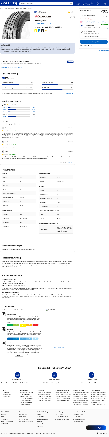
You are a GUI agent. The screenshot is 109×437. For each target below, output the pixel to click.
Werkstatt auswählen (93, 42)
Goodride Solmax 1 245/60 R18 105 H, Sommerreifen (81, 404)
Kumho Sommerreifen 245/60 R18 (63, 400)
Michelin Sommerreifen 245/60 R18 (63, 396)
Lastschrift (40, 424)
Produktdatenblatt (59, 347)
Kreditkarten (40, 416)
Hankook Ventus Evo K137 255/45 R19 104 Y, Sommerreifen (98, 396)
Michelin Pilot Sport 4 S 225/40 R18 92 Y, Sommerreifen (98, 402)
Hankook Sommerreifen (26, 400)
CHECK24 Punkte (78, 421)
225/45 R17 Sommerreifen (44, 400)
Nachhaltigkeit (59, 414)
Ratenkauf (40, 426)
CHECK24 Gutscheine (79, 419)
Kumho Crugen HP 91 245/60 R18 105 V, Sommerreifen (81, 396)
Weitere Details (69, 93)
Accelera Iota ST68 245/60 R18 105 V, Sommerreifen (81, 402)
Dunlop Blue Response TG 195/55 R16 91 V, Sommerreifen (98, 398)
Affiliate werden (23, 419)
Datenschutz (38, 433)
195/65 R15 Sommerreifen (44, 394)
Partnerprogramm (24, 414)
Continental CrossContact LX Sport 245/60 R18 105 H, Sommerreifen (81, 394)
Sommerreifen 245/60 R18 (62, 392)
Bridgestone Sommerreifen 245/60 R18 (63, 398)
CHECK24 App (77, 416)
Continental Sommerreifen (26, 392)
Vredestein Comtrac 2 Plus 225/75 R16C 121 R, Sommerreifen (98, 400)
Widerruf (53, 433)
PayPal (39, 414)
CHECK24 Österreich (7, 421)
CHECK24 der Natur (62, 419)
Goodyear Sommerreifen (26, 402)
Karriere (3, 414)
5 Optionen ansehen (103, 50)
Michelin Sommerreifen (26, 396)
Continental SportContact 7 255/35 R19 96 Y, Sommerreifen (98, 404)
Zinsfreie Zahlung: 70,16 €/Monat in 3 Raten (94, 22)
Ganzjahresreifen (7, 394)
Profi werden (22, 416)
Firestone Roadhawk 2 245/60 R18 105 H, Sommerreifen (81, 392)
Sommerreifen (6, 396)
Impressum (46, 433)
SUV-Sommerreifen (9, 8)
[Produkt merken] (71, 17)
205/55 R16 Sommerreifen (44, 398)
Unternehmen (5, 419)
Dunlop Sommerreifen (25, 404)
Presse (3, 416)
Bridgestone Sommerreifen (26, 398)
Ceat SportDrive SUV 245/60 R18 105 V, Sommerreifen (81, 398)
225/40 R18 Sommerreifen (44, 396)
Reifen (1, 8)
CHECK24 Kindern (61, 416)
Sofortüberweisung (42, 419)
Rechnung (40, 421)
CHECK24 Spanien (6, 424)
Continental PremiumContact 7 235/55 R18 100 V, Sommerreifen (98, 392)
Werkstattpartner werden (26, 421)
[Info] (6, 177)
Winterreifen (6, 392)
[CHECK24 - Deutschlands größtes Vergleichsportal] (9, 3)
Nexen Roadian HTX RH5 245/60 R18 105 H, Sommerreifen (81, 400)
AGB (32, 433)
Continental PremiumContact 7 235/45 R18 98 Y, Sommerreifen (98, 394)
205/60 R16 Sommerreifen (44, 392)
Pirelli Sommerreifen (25, 394)
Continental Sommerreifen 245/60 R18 (63, 394)
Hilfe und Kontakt (78, 414)
